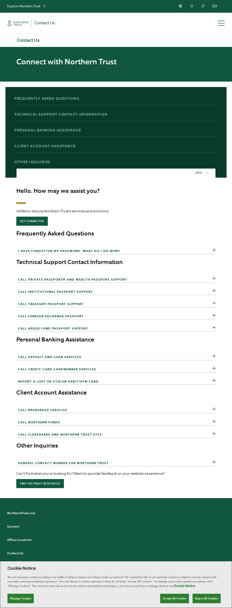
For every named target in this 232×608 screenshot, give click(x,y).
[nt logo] (34, 23)
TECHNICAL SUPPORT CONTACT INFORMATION (61, 114)
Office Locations (19, 540)
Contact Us (15, 553)
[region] (116, 584)
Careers (13, 526)
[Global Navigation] (44, 6)
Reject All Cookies (206, 598)
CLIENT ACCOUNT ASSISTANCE (45, 146)
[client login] (215, 6)
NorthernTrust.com (21, 513)
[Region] (181, 6)
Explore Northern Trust (23, 6)
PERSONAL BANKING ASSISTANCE (47, 130)
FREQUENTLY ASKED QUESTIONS (46, 99)
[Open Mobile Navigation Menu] (221, 24)
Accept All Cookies (174, 598)
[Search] (203, 6)
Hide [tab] (198, 173)
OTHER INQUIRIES (32, 162)
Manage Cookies (20, 598)
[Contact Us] (192, 6)
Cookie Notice (184, 586)
